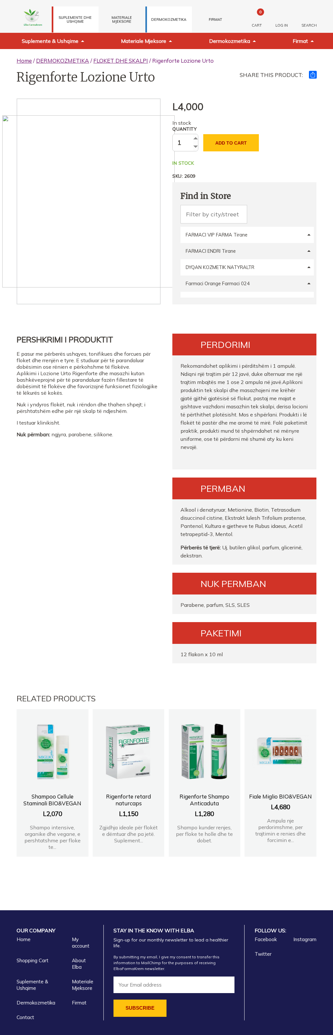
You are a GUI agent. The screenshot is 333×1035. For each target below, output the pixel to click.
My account (80, 942)
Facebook (266, 939)
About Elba (79, 963)
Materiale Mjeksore (143, 41)
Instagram (304, 939)
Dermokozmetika (229, 41)
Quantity (184, 129)
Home (24, 60)
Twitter (263, 954)
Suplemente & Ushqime (50, 41)
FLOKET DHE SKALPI (120, 60)
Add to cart (231, 143)
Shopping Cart (32, 960)
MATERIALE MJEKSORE (122, 19)
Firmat (215, 19)
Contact (25, 1017)
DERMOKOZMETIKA (168, 19)
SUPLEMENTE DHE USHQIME (75, 19)
